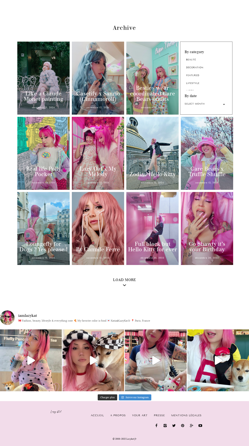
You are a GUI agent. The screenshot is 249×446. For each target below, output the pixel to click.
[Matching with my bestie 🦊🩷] (93, 360)
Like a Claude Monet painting (43, 96)
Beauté (191, 59)
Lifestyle (192, 83)
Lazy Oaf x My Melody (97, 171)
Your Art (139, 415)
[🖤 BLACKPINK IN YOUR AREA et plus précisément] (31, 360)
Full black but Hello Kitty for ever (152, 247)
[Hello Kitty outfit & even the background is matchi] (156, 360)
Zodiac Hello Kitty (152, 174)
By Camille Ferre (98, 249)
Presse (225, 2)
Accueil (97, 415)
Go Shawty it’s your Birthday (207, 247)
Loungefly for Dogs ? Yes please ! (43, 247)
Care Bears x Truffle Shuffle (207, 171)
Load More (124, 280)
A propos (118, 415)
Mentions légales (186, 415)
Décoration (194, 67)
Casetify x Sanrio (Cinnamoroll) (98, 96)
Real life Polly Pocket (43, 171)
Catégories (16, 6)
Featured (192, 75)
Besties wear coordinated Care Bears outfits (152, 93)
